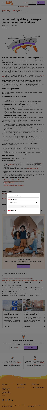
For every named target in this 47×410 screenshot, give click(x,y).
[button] (13, 210)
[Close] (38, 194)
